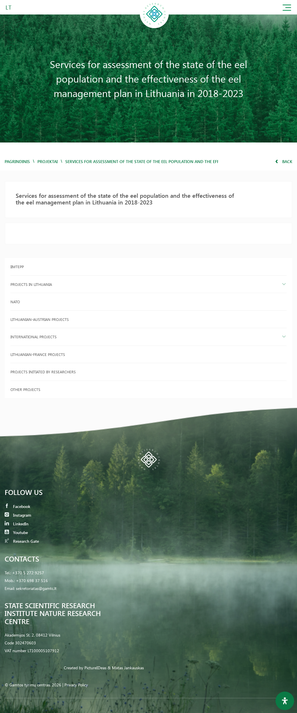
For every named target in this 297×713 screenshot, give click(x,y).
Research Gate (25, 541)
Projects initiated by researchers (43, 371)
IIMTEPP (17, 266)
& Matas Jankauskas (126, 667)
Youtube (20, 532)
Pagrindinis (17, 161)
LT (9, 7)
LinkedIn (20, 523)
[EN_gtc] (154, 27)
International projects (33, 336)
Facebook (21, 506)
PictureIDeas (95, 667)
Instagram (21, 515)
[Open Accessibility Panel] (285, 701)
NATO (15, 301)
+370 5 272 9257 (28, 572)
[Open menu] (286, 9)
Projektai (47, 161)
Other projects (25, 389)
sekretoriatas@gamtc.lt (36, 588)
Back (286, 161)
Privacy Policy (76, 685)
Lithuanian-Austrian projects (39, 319)
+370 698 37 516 (32, 580)
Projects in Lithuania (31, 284)
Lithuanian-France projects (37, 354)
